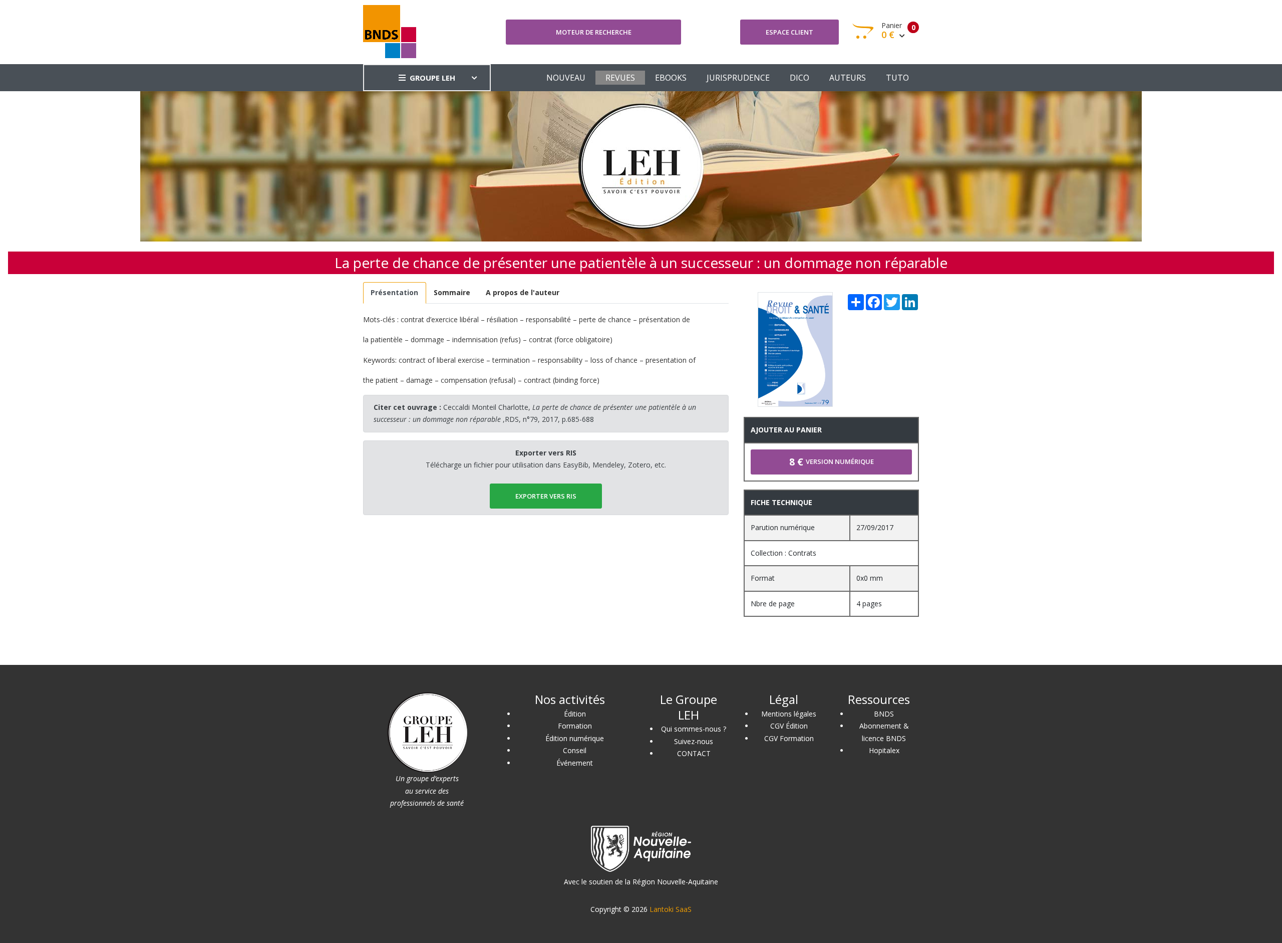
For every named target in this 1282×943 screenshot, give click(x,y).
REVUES (620, 77)
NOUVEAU (565, 77)
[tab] (394, 293)
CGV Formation (789, 738)
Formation (575, 726)
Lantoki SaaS (671, 909)
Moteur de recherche (593, 32)
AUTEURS (847, 77)
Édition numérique (574, 738)
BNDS (884, 714)
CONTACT (694, 753)
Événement (574, 763)
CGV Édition (789, 726)
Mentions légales (788, 714)
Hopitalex (884, 750)
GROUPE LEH (432, 78)
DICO (799, 77)
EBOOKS (671, 77)
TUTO (897, 77)
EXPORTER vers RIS (545, 496)
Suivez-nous (693, 741)
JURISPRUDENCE (738, 77)
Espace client (789, 32)
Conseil (574, 750)
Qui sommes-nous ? (693, 729)
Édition (575, 714)
